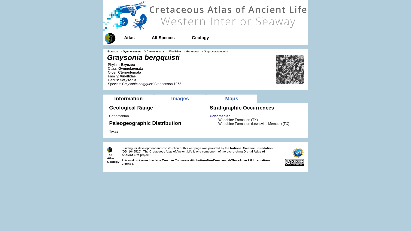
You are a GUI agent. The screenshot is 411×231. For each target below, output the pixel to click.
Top (110, 155)
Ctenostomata (155, 51)
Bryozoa (112, 51)
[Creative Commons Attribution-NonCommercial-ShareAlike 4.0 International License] (294, 164)
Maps (231, 98)
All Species (163, 37)
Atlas (129, 37)
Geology (200, 37)
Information (128, 98)
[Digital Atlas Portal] (109, 38)
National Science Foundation (251, 148)
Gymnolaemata (132, 51)
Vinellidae (175, 51)
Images (180, 98)
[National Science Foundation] (298, 157)
